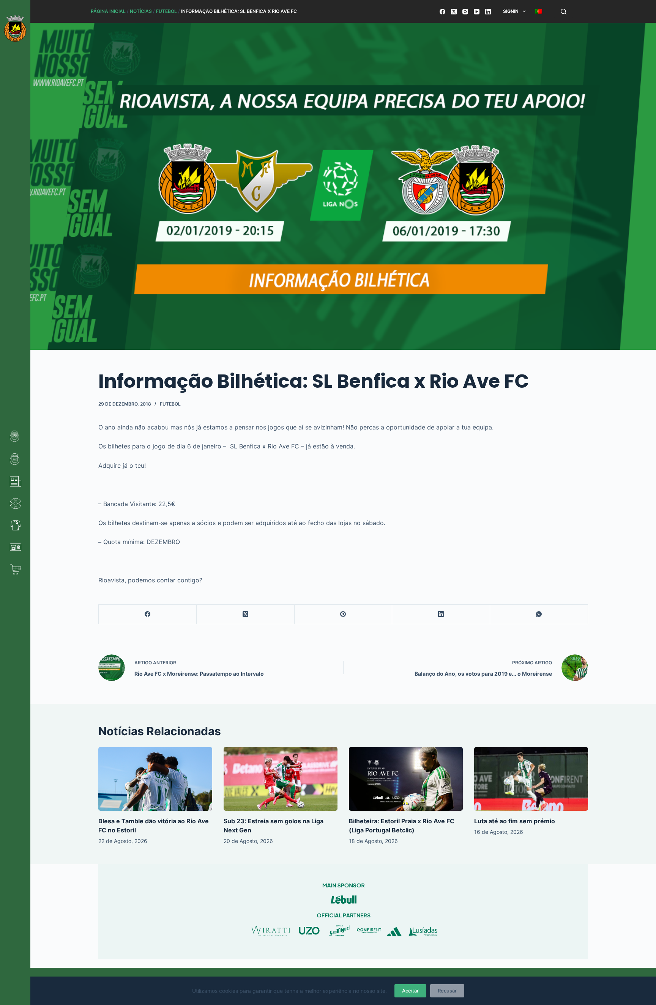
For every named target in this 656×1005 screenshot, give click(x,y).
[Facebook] (442, 11)
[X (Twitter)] (454, 11)
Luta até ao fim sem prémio (514, 821)
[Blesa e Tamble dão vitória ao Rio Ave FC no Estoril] (155, 779)
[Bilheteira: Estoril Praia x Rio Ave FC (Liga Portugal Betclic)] (406, 779)
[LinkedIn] (488, 11)
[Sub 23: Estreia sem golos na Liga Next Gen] (280, 779)
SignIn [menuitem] (511, 11)
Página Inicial (108, 11)
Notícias (141, 11)
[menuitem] (538, 11)
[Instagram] (465, 11)
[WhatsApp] (539, 614)
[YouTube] (476, 11)
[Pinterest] (344, 614)
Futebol (166, 11)
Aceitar (410, 991)
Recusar (447, 991)
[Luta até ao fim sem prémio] (531, 779)
